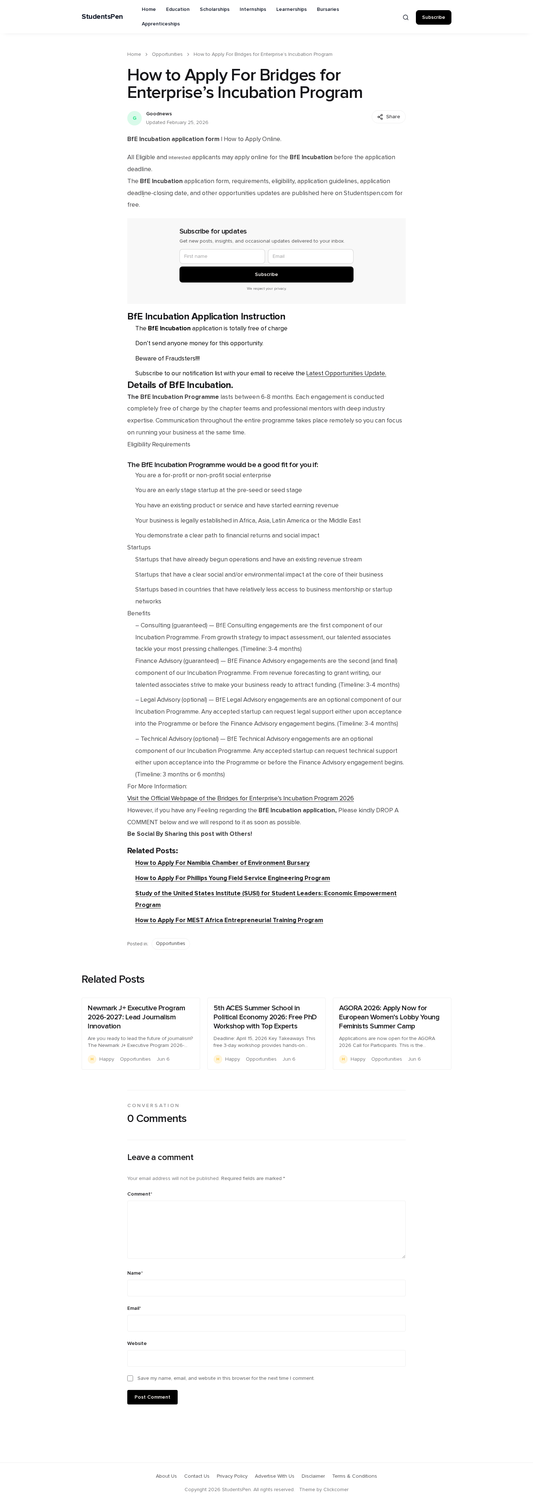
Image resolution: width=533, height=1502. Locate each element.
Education (178, 9)
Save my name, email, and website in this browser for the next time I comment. (226, 1378)
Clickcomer (335, 1489)
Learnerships (291, 9)
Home (149, 9)
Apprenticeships (161, 23)
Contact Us (197, 1476)
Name (135, 1273)
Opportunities (167, 54)
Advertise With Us (274, 1476)
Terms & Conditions (354, 1476)
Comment (139, 1194)
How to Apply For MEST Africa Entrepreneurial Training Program (229, 920)
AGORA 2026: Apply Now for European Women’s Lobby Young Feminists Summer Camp (389, 1017)
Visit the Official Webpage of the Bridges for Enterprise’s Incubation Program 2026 (240, 798)
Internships (253, 9)
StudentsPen (102, 16)
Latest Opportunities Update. (346, 373)
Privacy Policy (232, 1476)
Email (134, 1308)
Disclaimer (313, 1476)
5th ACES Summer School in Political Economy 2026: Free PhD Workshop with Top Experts (265, 1017)
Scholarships (215, 9)
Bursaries (328, 9)
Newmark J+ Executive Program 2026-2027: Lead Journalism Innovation (136, 1017)
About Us (166, 1476)
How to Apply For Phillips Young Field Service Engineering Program (232, 878)
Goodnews (159, 113)
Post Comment (152, 1397)
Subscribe (433, 17)
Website (137, 1343)
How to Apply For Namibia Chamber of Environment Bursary (222, 863)
